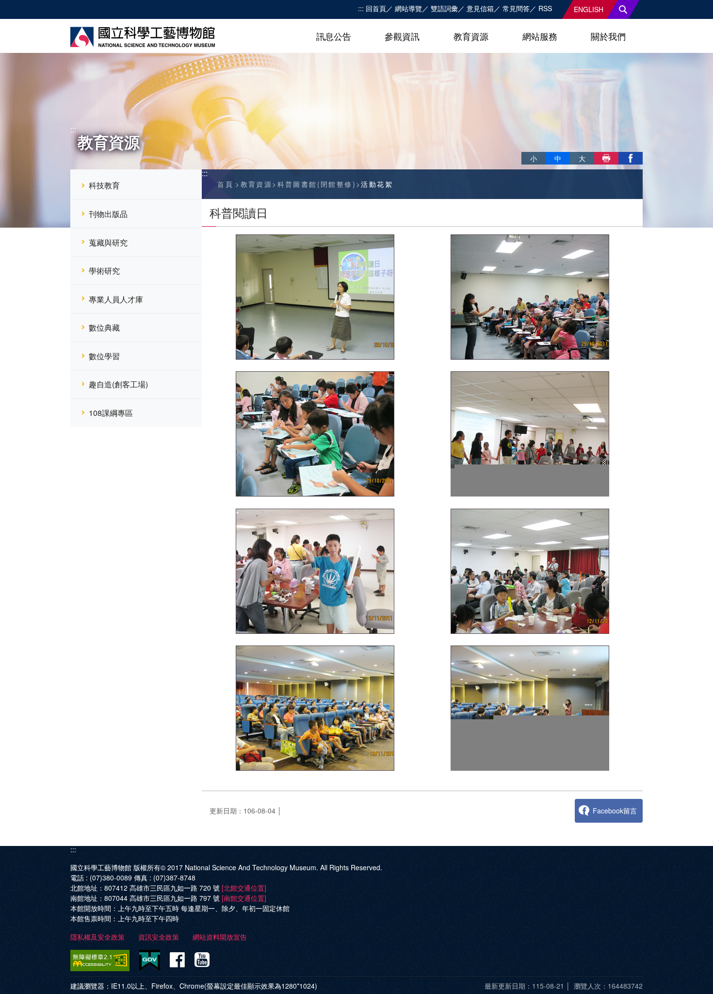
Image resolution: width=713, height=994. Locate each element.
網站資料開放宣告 (220, 936)
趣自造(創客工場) (118, 384)
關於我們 (608, 36)
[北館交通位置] (244, 888)
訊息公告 (333, 36)
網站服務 (539, 36)
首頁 (225, 184)
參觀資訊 (402, 36)
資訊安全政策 (158, 936)
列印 (606, 158)
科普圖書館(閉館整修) (316, 184)
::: (361, 8)
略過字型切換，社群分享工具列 (525, 148)
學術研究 (104, 270)
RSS (545, 8)
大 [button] (582, 158)
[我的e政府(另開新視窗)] (149, 961)
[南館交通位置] (244, 898)
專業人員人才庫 (116, 299)
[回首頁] (142, 37)
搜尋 (623, 9)
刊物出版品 (108, 213)
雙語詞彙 (444, 8)
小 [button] (533, 158)
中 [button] (557, 158)
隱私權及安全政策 (97, 936)
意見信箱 (480, 8)
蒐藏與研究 (108, 242)
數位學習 (104, 356)
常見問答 (516, 8)
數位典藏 (104, 327)
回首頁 (376, 8)
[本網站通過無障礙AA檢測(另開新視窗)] (101, 960)
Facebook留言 (615, 810)
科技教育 (104, 185)
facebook (630, 158)
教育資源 (471, 36)
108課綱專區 (111, 412)
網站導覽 (408, 8)
